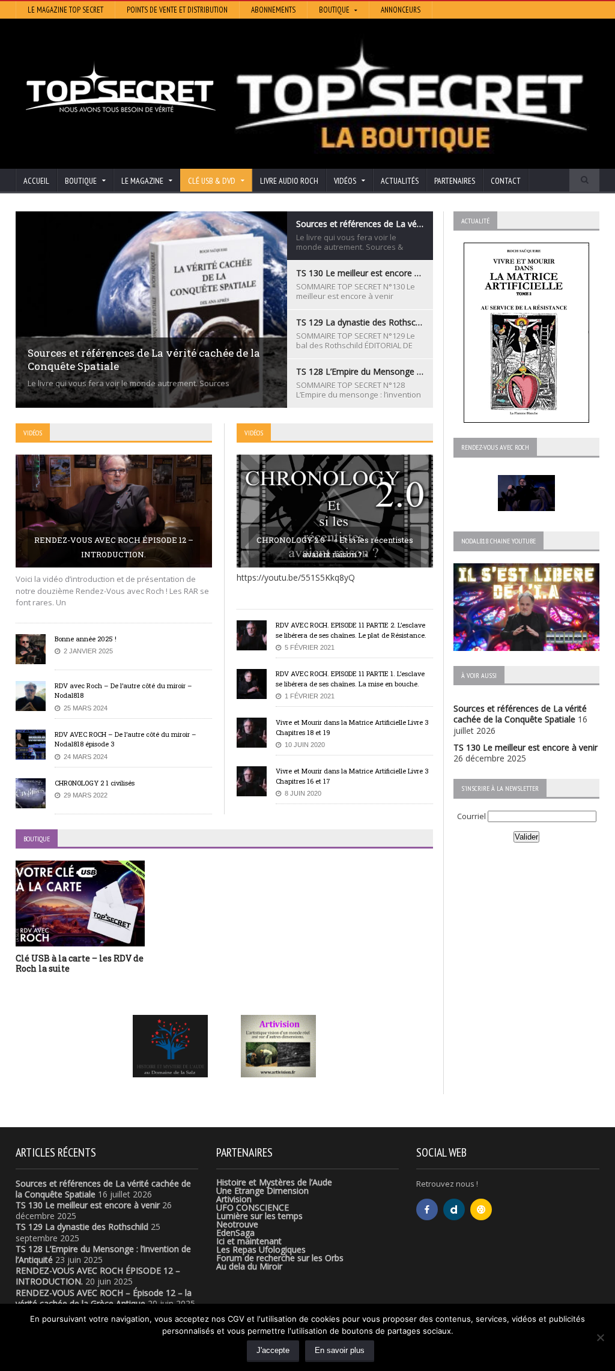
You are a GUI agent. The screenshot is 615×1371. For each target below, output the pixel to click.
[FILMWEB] (481, 1209)
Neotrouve (237, 1224)
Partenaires (454, 180)
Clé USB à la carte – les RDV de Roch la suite (80, 963)
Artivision (234, 1199)
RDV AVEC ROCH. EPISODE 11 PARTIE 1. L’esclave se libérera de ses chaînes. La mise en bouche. (350, 678)
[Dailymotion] (454, 1209)
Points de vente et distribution (177, 10)
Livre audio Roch (289, 180)
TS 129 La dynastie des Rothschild (82, 1226)
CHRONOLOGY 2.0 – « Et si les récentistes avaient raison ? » (334, 547)
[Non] (600, 1337)
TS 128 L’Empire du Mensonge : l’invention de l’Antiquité (103, 1254)
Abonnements (273, 10)
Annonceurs (400, 10)
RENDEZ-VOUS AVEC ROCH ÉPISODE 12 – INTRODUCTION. (113, 547)
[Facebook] (427, 1209)
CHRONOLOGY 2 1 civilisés (95, 782)
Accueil (36, 180)
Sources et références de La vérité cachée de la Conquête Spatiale (520, 714)
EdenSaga (235, 1232)
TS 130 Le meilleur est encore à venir (525, 747)
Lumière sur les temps (259, 1215)
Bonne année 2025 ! (86, 638)
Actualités (400, 180)
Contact (506, 180)
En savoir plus (340, 1350)
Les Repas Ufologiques (261, 1249)
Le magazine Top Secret (65, 10)
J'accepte (272, 1350)
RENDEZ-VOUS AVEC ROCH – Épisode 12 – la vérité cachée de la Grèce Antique (104, 1298)
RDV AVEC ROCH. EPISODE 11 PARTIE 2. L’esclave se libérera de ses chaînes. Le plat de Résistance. (351, 630)
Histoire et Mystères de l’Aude (274, 1182)
